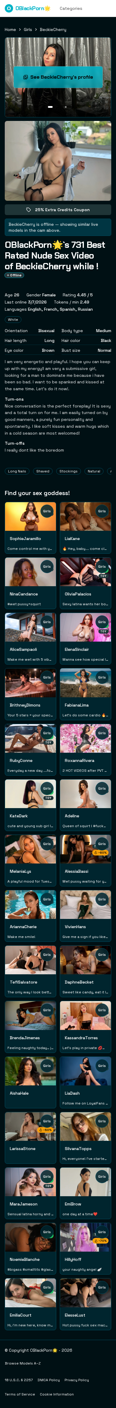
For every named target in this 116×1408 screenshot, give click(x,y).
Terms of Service (20, 1394)
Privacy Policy (77, 1380)
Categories (71, 8)
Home (10, 29)
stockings (68, 471)
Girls (28, 29)
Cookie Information (57, 1394)
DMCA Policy (48, 1380)
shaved (42, 471)
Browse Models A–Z (23, 1363)
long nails (17, 471)
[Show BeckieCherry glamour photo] (65, 106)
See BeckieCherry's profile (66, 79)
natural (94, 471)
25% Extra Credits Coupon (66, 211)
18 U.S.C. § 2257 (19, 1380)
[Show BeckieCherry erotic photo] (50, 106)
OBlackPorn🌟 (28, 8)
